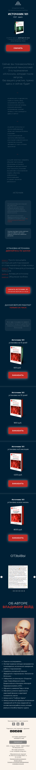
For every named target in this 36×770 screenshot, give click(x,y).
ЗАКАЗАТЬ (18, 375)
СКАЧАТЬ (18, 48)
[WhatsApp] (21, 731)
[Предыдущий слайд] (1, 577)
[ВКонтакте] (11, 731)
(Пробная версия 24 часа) (18, 291)
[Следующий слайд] (34, 577)
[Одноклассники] (13, 731)
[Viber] (18, 731)
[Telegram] (16, 731)
